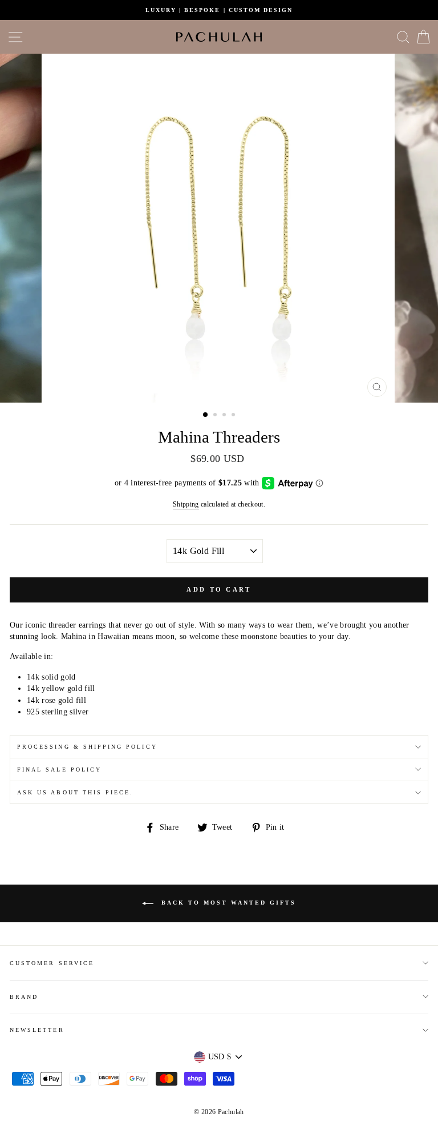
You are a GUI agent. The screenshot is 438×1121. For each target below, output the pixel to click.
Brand (24, 997)
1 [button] (206, 415)
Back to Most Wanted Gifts (227, 903)
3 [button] (225, 416)
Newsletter (37, 1030)
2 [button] (216, 416)
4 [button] (234, 416)
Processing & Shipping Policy (87, 747)
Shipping (186, 504)
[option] (219, 10)
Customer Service (52, 963)
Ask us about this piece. (75, 792)
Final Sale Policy (59, 769)
